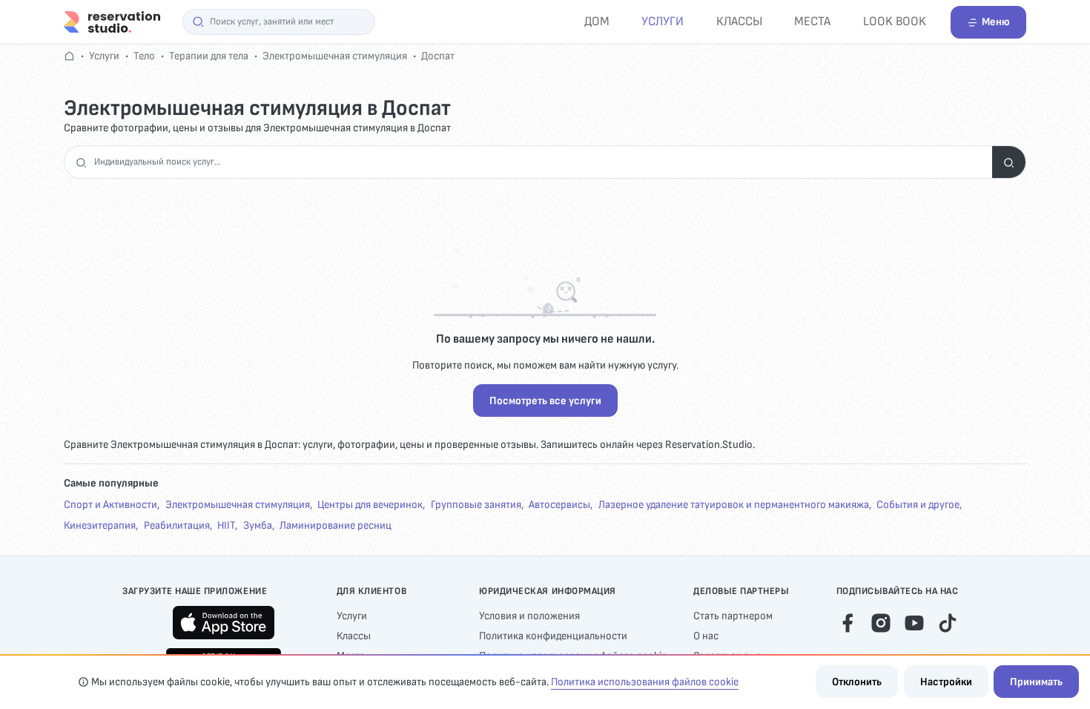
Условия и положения (529, 616)
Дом (597, 21)
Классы (739, 21)
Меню (996, 22)
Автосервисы (559, 505)
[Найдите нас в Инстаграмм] (881, 621)
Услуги (662, 21)
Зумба (257, 525)
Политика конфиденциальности (553, 636)
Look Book (894, 21)
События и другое (917, 505)
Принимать (1036, 682)
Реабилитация (177, 525)
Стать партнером (733, 616)
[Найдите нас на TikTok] (948, 621)
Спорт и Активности (110, 505)
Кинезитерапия (100, 525)
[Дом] (112, 21)
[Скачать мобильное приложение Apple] (223, 622)
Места (812, 21)
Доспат (438, 56)
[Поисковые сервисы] (1008, 162)
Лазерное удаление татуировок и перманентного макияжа (733, 505)
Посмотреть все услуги (545, 401)
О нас (706, 636)
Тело (144, 56)
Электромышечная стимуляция (334, 56)
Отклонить (857, 682)
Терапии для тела (208, 56)
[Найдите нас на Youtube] (914, 621)
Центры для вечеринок (370, 505)
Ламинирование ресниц (336, 525)
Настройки (946, 682)
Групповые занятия (476, 505)
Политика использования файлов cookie (645, 682)
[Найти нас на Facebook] (847, 621)
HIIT (226, 525)
